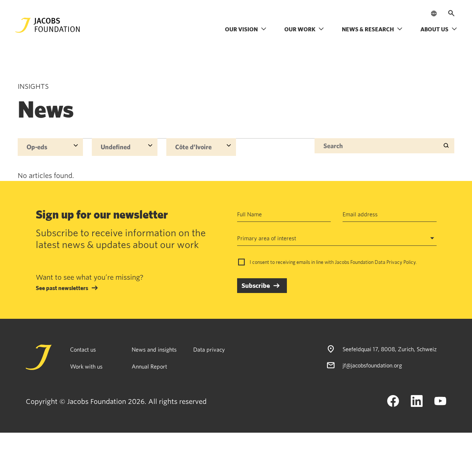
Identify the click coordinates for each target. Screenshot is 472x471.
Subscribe (256, 285)
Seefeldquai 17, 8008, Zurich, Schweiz (390, 349)
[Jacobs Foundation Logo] (47, 25)
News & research (368, 29)
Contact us (83, 349)
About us (434, 29)
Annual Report (149, 366)
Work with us (86, 366)
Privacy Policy (401, 262)
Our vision (241, 29)
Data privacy (209, 349)
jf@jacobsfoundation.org (372, 365)
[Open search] (451, 13)
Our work (299, 29)
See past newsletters (62, 288)
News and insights (154, 349)
